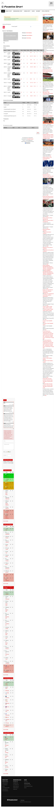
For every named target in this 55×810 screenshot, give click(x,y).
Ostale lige (15, 789)
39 (27, 86)
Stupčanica (7, 534)
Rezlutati (25, 781)
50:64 (35, 66)
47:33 (35, 95)
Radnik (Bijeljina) (29, 32)
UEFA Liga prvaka (27, 783)
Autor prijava (22, 800)
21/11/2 (31, 82)
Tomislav (7, 560)
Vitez (6, 575)
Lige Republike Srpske (5, 787)
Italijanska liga (16, 784)
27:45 (35, 56)
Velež (6, 488)
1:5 (34, 52)
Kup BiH (3, 786)
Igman (6, 564)
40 (27, 63)
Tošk (6, 552)
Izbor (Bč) (6, 767)
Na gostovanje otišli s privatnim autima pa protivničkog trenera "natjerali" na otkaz (48, 197)
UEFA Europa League (27, 784)
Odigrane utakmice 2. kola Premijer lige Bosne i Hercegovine (47, 158)
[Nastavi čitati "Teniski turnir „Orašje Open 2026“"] (48, 19)
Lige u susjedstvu (5, 790)
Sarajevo (6, 484)
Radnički (6, 671)
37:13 (35, 86)
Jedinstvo (7, 542)
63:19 (35, 82)
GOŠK (6, 545)
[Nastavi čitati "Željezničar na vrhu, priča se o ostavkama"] (48, 250)
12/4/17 (31, 63)
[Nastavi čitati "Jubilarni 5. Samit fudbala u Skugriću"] (48, 361)
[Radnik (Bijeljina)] (10, 36)
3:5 (34, 92)
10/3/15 (31, 66)
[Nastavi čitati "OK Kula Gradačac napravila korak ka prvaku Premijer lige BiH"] (48, 57)
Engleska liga (15, 781)
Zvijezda (6, 594)
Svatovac (7, 648)
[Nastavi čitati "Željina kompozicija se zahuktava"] (48, 232)
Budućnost (7, 568)
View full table (5, 521)
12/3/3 (31, 86)
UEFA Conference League (28, 786)
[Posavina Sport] (12, 7)
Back (38, 132)
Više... (48, 30)
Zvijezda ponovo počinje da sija (48, 31)
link (12, 462)
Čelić (6, 638)
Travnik (6, 549)
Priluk (6, 659)
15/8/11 (31, 95)
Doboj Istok (7, 599)
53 (27, 95)
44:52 (35, 63)
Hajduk (8, 690)
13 (21, 92)
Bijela (6, 770)
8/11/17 (31, 56)
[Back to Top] (1, 807)
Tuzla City (7, 580)
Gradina (6, 628)
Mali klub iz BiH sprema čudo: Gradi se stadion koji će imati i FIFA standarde (48, 71)
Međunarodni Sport (17, 11)
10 (21, 59)
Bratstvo (6, 572)
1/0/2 (31, 92)
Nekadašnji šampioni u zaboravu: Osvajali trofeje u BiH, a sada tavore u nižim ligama (48, 176)
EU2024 (25, 787)
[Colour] (8, 451)
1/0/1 (31, 59)
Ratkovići (7, 726)
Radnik (6, 556)
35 (27, 56)
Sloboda (6, 537)
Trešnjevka (7, 663)
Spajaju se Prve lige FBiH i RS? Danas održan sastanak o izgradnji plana (48, 291)
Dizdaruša (7, 697)
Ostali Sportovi (5, 789)
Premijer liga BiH (5, 781)
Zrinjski (6, 480)
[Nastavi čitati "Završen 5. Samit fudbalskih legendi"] (48, 323)
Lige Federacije (4, 784)
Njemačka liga (15, 783)
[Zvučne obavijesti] (13, 428)
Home (3, 11)
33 (27, 66)
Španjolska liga (16, 786)
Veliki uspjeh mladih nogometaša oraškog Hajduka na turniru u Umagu (48, 93)
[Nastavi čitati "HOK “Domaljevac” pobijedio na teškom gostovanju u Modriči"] (48, 120)
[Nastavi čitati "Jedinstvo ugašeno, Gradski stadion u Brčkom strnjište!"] (48, 309)
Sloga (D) (7, 508)
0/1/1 (31, 52)
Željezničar (7, 498)
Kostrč (8, 717)
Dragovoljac (7, 715)
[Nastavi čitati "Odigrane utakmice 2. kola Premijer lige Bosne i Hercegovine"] (48, 163)
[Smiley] (10, 451)
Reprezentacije (5, 783)
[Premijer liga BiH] (4, 27)
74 (27, 82)
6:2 (34, 59)
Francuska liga (15, 787)
